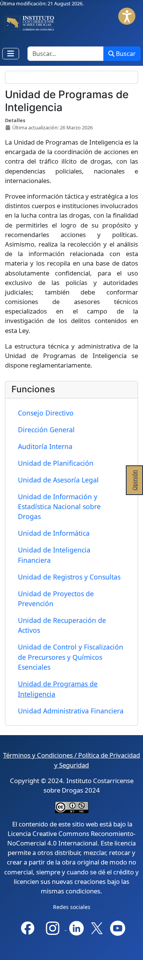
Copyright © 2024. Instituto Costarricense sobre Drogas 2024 (71, 785)
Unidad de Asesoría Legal (58, 479)
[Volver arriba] (131, 947)
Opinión (134, 480)
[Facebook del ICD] (27, 927)
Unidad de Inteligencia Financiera (54, 554)
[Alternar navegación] (10, 53)
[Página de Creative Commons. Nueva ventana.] (71, 806)
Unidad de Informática (54, 533)
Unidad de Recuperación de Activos (62, 625)
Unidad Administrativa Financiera (71, 710)
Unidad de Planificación (55, 463)
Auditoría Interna (45, 446)
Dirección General (46, 429)
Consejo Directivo (46, 412)
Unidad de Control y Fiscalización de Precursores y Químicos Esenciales (70, 657)
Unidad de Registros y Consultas (69, 576)
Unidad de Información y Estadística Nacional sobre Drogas (59, 506)
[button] (126, 16)
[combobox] (65, 53)
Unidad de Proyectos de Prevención (56, 598)
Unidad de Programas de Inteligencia (58, 688)
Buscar (126, 53)
